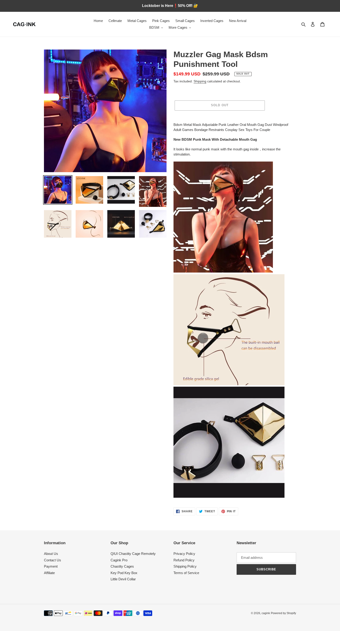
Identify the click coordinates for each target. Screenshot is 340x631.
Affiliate (49, 573)
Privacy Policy (184, 554)
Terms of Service (186, 573)
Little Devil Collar (123, 579)
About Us (51, 554)
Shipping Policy (185, 566)
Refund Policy (184, 560)
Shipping (200, 81)
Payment (51, 566)
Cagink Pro (119, 560)
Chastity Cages (122, 566)
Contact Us (52, 560)
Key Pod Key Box (124, 573)
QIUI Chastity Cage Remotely (133, 554)
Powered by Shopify (283, 613)
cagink (266, 613)
